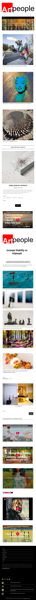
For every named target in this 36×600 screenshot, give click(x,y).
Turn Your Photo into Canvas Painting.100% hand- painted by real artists (18, 478)
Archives (4, 377)
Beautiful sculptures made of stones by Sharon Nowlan (12, 328)
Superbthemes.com (27, 598)
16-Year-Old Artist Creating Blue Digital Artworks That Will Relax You (14, 289)
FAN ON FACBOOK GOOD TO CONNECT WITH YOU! (12, 418)
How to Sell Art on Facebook (7, 308)
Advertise (3, 554)
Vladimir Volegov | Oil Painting (15, 582)
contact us (24, 266)
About (3, 548)
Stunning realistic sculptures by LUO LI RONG (17, 593)
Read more (18, 205)
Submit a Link (4, 552)
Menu (32, 17)
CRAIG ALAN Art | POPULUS (18, 185)
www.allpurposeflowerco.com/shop (9, 372)
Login (3, 561)
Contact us (4, 550)
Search (4, 411)
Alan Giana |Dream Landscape (8, 348)
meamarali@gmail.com (6, 568)
